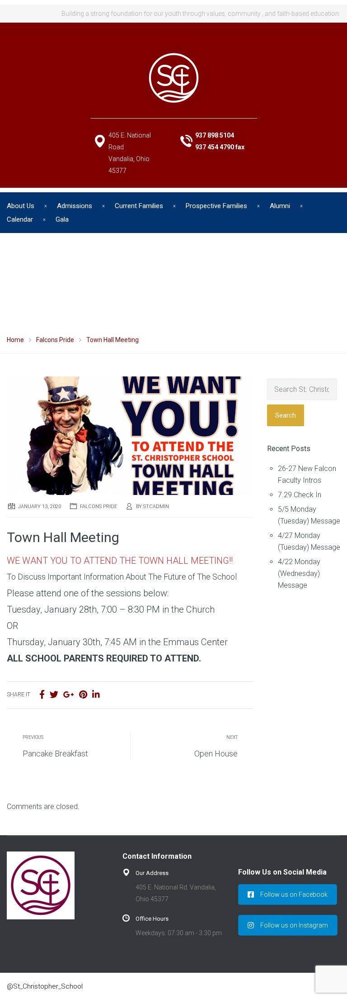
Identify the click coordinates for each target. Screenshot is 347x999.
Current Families (139, 206)
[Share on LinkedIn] (96, 695)
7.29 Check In (299, 494)
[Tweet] (54, 695)
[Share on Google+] (68, 695)
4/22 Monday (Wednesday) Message (299, 573)
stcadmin (156, 506)
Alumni (280, 206)
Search (285, 415)
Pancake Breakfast (55, 753)
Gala (62, 219)
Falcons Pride (98, 506)
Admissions (74, 206)
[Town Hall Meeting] (130, 435)
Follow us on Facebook (294, 894)
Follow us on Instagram (294, 925)
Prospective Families (216, 206)
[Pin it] (83, 695)
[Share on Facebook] (42, 695)
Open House (216, 753)
